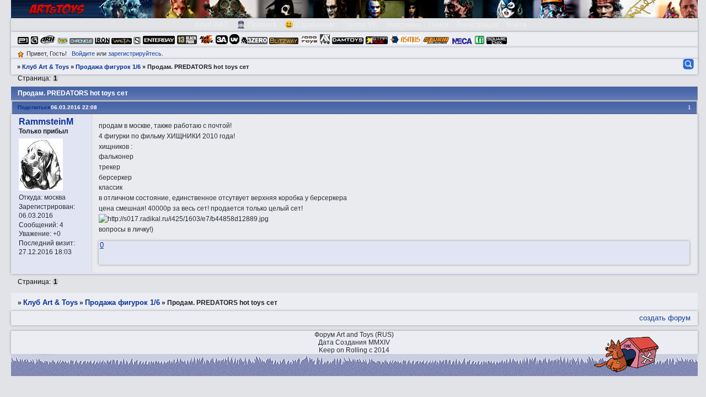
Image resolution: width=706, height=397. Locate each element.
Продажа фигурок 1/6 (108, 66)
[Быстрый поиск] (687, 63)
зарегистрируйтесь (135, 53)
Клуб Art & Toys (45, 66)
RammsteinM (46, 121)
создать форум (665, 318)
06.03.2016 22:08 (74, 107)
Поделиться (34, 107)
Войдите (83, 53)
